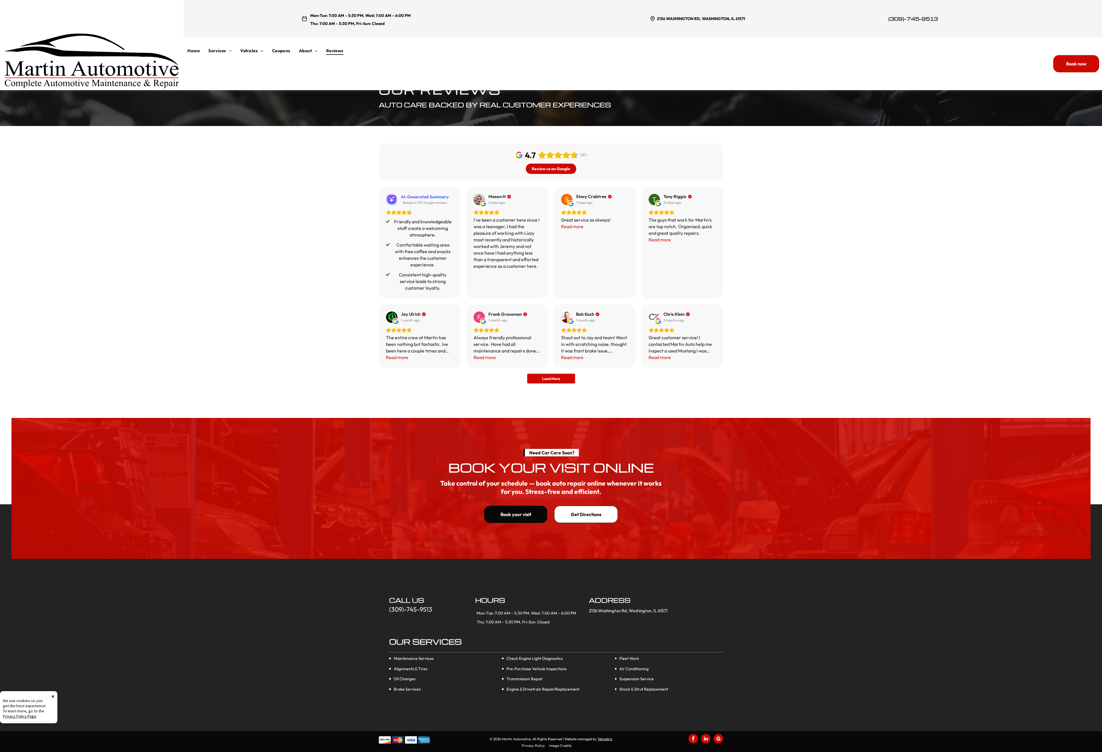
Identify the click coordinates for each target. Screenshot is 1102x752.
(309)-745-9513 (913, 19)
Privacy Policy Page (19, 716)
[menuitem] (197, 50)
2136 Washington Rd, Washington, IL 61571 (701, 18)
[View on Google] (479, 199)
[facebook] (693, 739)
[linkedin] (706, 739)
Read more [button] (572, 226)
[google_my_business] (718, 739)
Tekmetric (604, 739)
